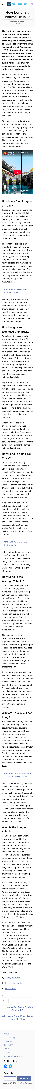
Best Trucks (10, 988)
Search (24, 1078)
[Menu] (3, 4)
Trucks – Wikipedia (13, 983)
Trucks (17, 23)
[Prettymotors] (17, 4)
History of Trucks (12, 978)
